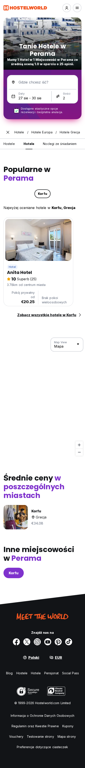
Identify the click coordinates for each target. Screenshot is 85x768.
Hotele (36, 673)
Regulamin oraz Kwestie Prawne (35, 726)
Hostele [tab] (9, 144)
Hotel (12, 266)
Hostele (22, 673)
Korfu (14, 573)
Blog (9, 673)
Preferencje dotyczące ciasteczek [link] (42, 747)
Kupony (68, 726)
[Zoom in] (79, 445)
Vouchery (16, 736)
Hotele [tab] (29, 144)
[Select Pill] (66, 7)
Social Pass (70, 673)
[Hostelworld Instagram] (37, 641)
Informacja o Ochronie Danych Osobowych (42, 715)
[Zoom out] (79, 452)
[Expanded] (8, 132)
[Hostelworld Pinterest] (58, 641)
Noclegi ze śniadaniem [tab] (59, 144)
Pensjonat (51, 673)
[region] (42, 397)
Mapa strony (67, 736)
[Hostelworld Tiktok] (68, 641)
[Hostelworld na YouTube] (47, 641)
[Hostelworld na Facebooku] (16, 641)
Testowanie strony (40, 736)
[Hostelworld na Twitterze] (26, 641)
